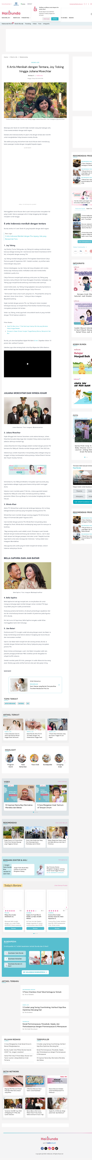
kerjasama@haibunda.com (76, 4)
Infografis (46, 23)
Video (35, 23)
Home (6, 57)
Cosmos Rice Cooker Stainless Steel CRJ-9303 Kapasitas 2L (55, 916)
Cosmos (50, 913)
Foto (39, 23)
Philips (7, 913)
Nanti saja (46, 19)
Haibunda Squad (80, 208)
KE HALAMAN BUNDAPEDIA (34, 972)
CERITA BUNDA (62, 18)
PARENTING (25, 18)
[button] (64, 760)
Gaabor (28, 913)
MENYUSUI (16, 18)
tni (28, 703)
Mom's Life (13, 57)
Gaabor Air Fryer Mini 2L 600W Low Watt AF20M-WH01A (34, 916)
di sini (36, 341)
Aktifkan (55, 19)
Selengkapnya (62, 860)
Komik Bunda (19, 23)
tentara (21, 703)
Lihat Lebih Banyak (61, 823)
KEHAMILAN (6, 18)
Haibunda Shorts (7, 23)
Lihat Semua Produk (60, 885)
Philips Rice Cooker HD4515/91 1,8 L (10, 915)
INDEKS (71, 18)
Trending (28, 23)
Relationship (24, 57)
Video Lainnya (62, 781)
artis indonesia (10, 703)
